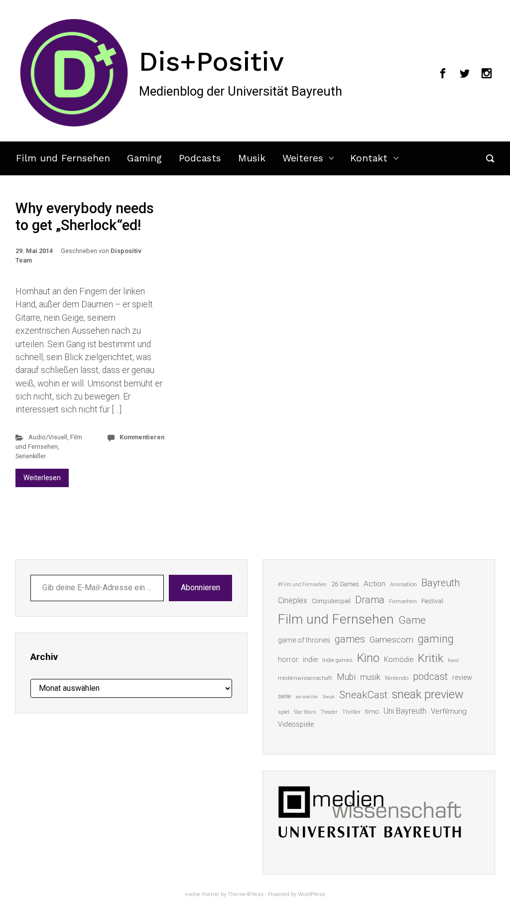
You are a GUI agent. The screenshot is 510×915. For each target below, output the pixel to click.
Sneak (329, 696)
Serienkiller (30, 456)
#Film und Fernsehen (302, 584)
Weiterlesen (42, 478)
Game (412, 620)
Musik (251, 158)
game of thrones (304, 640)
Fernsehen (403, 601)
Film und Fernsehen (63, 158)
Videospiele (296, 724)
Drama (369, 600)
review (462, 677)
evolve (193, 894)
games (350, 639)
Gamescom (391, 640)
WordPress (311, 894)
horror (288, 659)
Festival (432, 601)
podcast (430, 676)
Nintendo (396, 678)
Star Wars (305, 712)
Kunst (453, 660)
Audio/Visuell (47, 437)
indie (310, 659)
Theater (329, 712)
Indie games (337, 660)
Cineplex (292, 600)
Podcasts (200, 158)
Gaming (144, 158)
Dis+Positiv (211, 61)
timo (372, 711)
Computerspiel (331, 601)
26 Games (345, 584)
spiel (283, 712)
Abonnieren (200, 587)
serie (284, 696)
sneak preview (428, 694)
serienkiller (306, 696)
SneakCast (363, 695)
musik (370, 677)
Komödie (398, 659)
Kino (368, 658)
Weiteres (302, 158)
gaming (436, 639)
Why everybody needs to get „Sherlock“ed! (84, 217)
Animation (403, 584)
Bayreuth (440, 583)
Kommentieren (142, 437)
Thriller (351, 712)
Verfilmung (449, 711)
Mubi (346, 677)
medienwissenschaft (305, 678)
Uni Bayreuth (404, 711)
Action (374, 583)
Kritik (430, 658)
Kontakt (368, 158)
